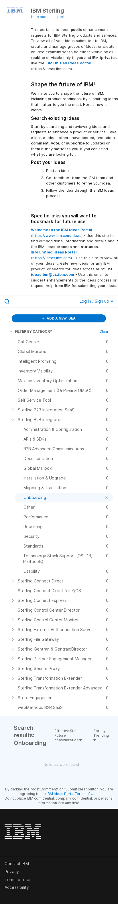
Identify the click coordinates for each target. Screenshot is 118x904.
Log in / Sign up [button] (95, 301)
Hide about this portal (49, 17)
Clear (104, 331)
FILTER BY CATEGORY (33, 331)
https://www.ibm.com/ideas (56, 235)
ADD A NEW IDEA (61, 318)
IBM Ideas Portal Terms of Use (72, 794)
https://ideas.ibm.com (51, 257)
